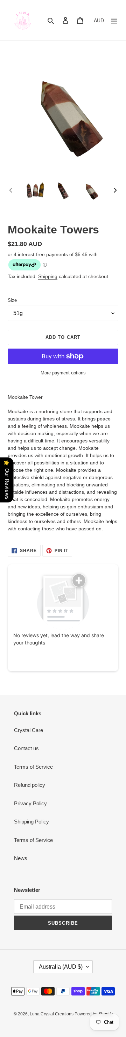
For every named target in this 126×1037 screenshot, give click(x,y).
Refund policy (29, 785)
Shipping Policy (31, 822)
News (20, 858)
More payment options (63, 372)
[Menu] (114, 20)
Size (12, 300)
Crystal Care (28, 730)
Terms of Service (33, 767)
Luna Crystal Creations (52, 1014)
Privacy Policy (30, 803)
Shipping (47, 276)
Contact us (26, 748)
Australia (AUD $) (61, 967)
